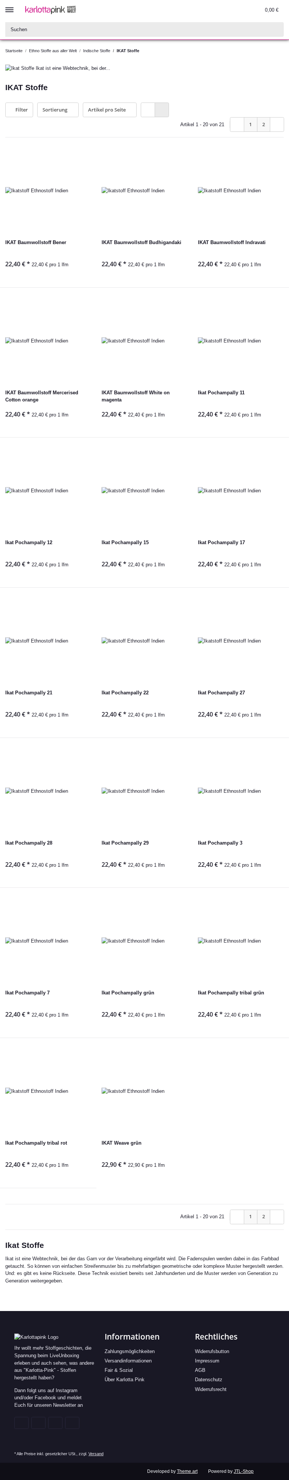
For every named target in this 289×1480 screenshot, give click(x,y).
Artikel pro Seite (107, 109)
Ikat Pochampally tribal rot (36, 1143)
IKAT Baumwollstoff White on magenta (136, 396)
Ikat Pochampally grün (128, 993)
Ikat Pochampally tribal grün (231, 993)
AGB (200, 1370)
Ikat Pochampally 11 (221, 392)
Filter (21, 109)
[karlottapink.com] (50, 9)
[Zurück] (237, 124)
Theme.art (187, 1471)
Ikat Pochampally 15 (125, 542)
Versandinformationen (128, 1361)
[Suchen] (276, 29)
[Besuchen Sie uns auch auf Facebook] (21, 1423)
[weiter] (277, 124)
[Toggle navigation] (9, 6)
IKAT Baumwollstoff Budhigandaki (141, 242)
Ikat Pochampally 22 (125, 692)
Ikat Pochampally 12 (28, 542)
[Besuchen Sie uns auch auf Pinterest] (55, 1423)
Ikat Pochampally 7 (27, 993)
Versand (95, 1453)
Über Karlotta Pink (124, 1379)
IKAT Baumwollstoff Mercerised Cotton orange (41, 396)
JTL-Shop (244, 1471)
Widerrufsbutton (212, 1351)
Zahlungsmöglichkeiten (130, 1351)
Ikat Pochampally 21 (28, 692)
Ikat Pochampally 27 (221, 692)
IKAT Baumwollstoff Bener (35, 242)
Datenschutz (208, 1379)
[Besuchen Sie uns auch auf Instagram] (72, 1423)
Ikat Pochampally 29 (125, 843)
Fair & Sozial (119, 1370)
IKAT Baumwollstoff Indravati (232, 242)
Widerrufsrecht (211, 1389)
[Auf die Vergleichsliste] (79, 160)
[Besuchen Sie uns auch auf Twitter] (38, 1423)
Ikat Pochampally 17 (221, 542)
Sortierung (55, 109)
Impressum (207, 1361)
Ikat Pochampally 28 (28, 843)
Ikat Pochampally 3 (220, 843)
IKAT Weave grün (121, 1143)
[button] (224, 9)
